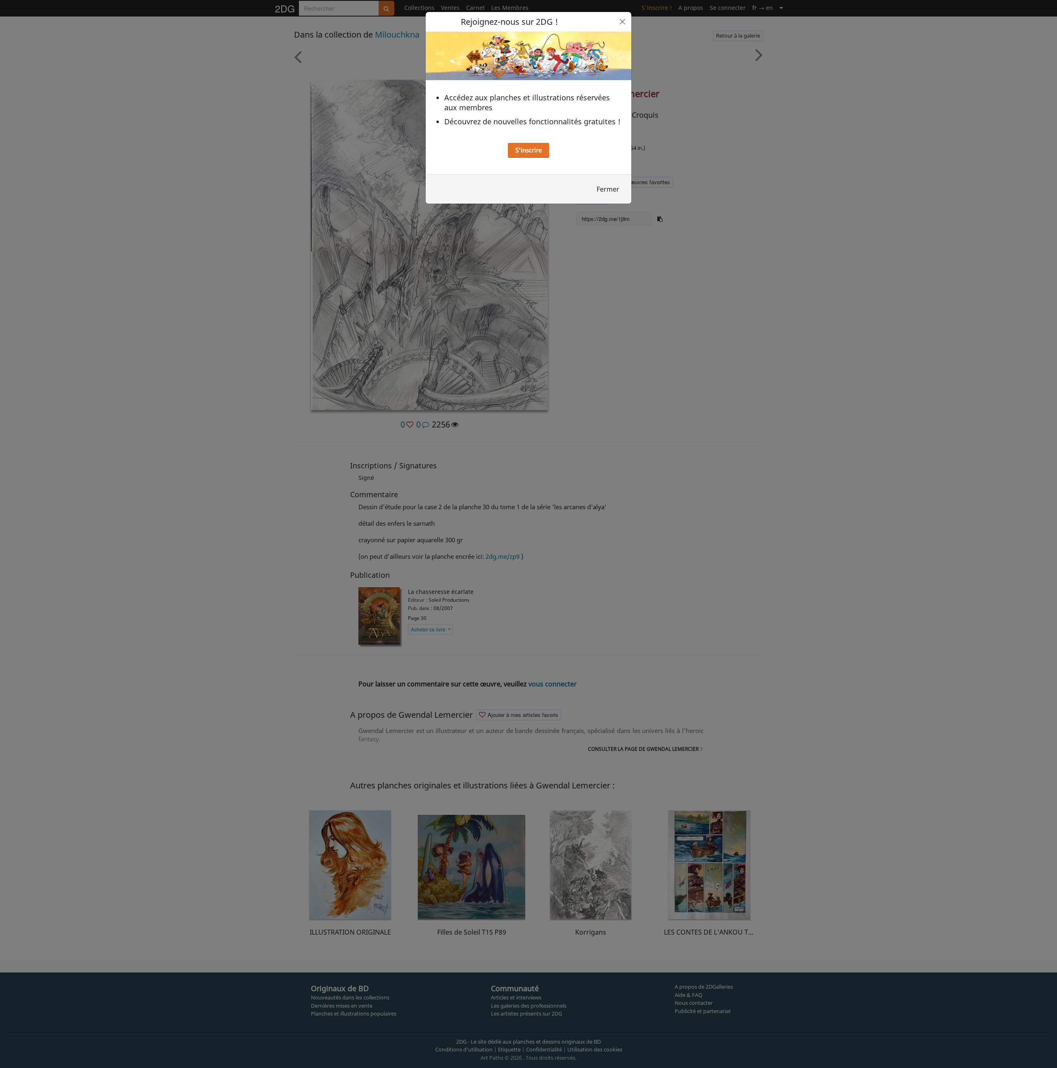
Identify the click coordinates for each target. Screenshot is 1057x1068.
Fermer (608, 189)
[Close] (622, 22)
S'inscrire (528, 150)
